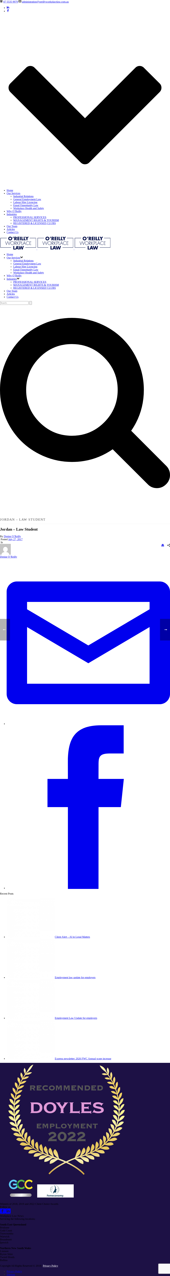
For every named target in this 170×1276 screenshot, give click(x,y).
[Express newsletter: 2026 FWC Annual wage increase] (31, 1058)
